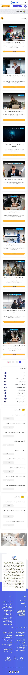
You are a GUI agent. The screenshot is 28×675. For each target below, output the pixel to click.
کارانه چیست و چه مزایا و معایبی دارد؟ (18, 415)
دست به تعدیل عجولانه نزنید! (14, 212)
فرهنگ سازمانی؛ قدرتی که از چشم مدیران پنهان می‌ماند (14, 277)
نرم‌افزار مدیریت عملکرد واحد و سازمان (7, 605)
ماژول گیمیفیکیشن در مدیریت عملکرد (8, 613)
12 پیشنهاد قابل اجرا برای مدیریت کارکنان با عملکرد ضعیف (15, 432)
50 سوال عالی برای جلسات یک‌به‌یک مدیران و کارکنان (15, 476)
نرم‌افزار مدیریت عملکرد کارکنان (7, 602)
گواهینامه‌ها (23, 603)
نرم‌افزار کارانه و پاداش (8, 610)
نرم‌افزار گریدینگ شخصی (7, 611)
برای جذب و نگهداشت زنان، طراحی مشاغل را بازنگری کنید (14, 42)
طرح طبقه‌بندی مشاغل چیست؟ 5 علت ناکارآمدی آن (15, 459)
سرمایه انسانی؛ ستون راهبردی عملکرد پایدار (14, 245)
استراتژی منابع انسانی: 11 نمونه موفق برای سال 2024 (15, 485)
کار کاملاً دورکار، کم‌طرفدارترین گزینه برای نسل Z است (14, 111)
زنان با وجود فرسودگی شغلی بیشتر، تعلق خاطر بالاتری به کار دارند (7, 639)
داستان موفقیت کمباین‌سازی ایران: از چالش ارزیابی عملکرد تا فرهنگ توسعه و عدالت (20, 648)
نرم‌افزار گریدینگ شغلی (7, 607)
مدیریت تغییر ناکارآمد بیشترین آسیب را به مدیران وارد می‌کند (14, 345)
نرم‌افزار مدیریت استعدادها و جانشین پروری (7, 619)
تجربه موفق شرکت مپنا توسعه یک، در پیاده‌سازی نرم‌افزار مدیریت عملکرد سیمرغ (20, 634)
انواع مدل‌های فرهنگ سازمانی (20, 441)
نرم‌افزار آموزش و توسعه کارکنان (7, 622)
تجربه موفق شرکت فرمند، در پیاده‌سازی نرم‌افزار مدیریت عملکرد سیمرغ (20, 641)
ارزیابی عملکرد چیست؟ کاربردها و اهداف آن (17, 467)
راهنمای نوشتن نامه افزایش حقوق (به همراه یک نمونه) (15, 423)
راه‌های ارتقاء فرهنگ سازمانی (20, 450)
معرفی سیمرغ (22, 600)
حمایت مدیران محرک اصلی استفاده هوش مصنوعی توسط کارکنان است (7, 650)
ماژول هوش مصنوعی (8, 624)
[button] (25, 2)
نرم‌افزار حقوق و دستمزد (7, 609)
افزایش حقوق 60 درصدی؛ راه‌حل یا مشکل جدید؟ (14, 179)
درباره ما (23, 602)
